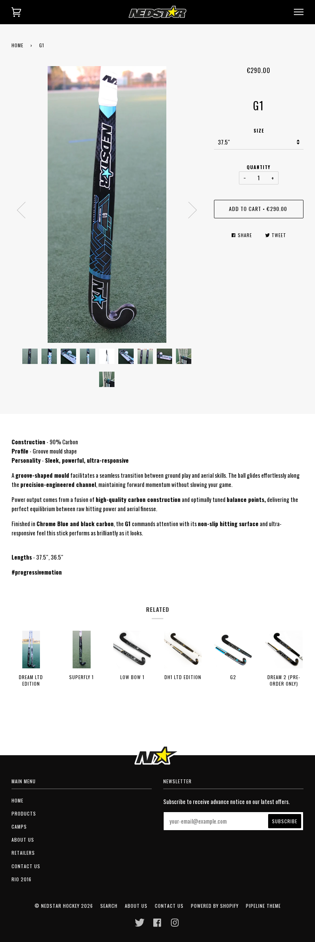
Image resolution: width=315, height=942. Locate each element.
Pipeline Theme (263, 905)
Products (24, 813)
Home (17, 45)
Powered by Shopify (215, 905)
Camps (19, 826)
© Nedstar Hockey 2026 (64, 905)
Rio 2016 (22, 879)
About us (23, 839)
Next (193, 210)
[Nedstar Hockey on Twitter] (140, 924)
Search (109, 905)
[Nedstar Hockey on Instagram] (175, 924)
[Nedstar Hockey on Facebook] (157, 924)
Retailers (23, 852)
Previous (21, 210)
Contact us (26, 866)
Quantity (258, 167)
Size (259, 130)
